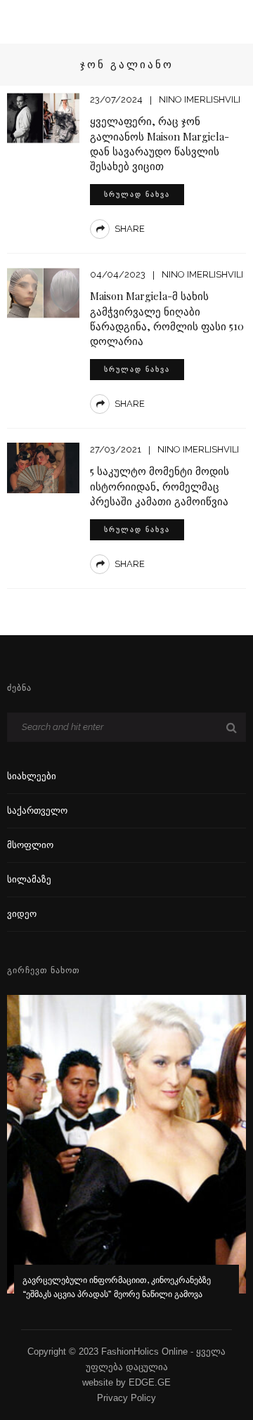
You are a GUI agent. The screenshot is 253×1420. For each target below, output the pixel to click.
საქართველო (37, 810)
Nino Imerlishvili (199, 99)
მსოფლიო (30, 845)
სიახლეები (31, 776)
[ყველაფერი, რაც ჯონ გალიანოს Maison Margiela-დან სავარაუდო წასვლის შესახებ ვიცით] (43, 117)
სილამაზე (29, 879)
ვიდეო (22, 913)
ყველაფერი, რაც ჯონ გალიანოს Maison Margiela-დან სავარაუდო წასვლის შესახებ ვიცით (159, 143)
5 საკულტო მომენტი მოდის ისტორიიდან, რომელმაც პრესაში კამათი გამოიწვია (159, 485)
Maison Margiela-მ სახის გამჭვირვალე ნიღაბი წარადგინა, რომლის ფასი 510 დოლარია (167, 318)
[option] (126, 1156)
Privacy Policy (126, 1398)
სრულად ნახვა (137, 194)
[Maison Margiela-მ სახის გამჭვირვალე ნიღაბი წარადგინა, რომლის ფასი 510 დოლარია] (43, 292)
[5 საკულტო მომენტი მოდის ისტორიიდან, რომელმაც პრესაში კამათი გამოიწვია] (43, 467)
